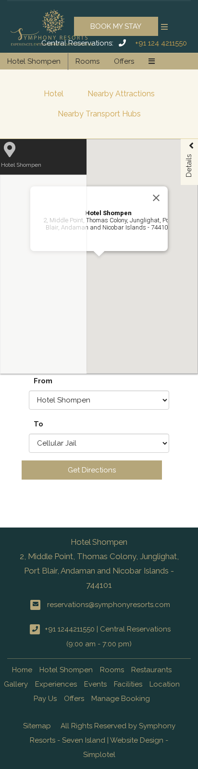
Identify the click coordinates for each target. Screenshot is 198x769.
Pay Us (45, 698)
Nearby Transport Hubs (99, 113)
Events (95, 684)
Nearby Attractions (121, 93)
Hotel (53, 93)
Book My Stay (115, 26)
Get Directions (92, 470)
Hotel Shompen (34, 61)
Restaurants (151, 670)
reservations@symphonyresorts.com (108, 604)
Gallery (16, 684)
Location (164, 684)
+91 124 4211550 (161, 43)
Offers (124, 61)
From (43, 381)
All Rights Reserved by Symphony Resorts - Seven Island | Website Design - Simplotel (102, 740)
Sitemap (37, 726)
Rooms (87, 61)
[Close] (156, 197)
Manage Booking (120, 698)
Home (22, 670)
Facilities (128, 684)
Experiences (56, 684)
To (38, 424)
